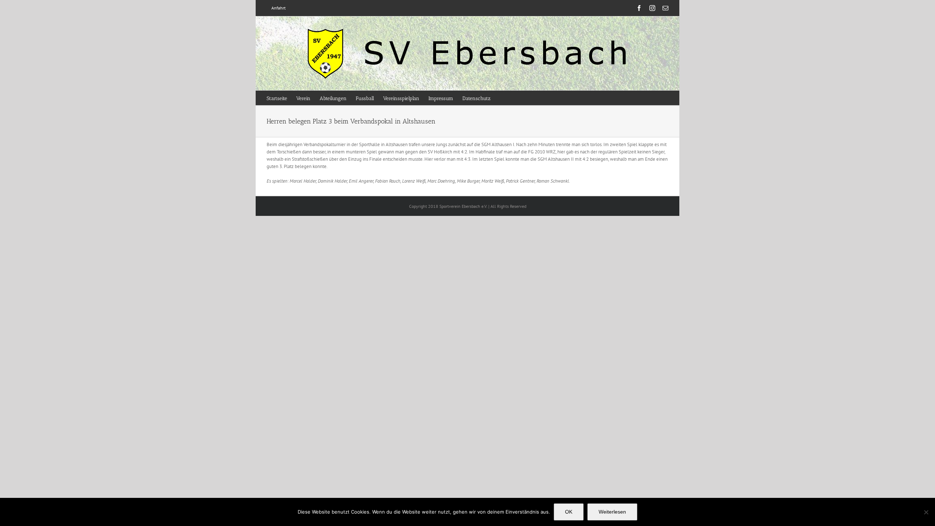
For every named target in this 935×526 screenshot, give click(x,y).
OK (568, 512)
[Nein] (926, 512)
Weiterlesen (612, 512)
